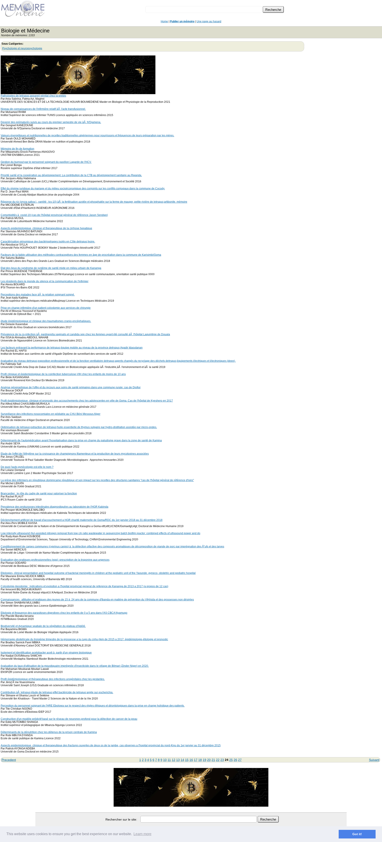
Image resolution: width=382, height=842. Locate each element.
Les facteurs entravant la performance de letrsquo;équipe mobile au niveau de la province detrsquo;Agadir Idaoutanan (72, 347)
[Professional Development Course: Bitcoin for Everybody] (78, 93)
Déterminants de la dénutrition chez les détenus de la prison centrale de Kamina (49, 732)
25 (231, 760)
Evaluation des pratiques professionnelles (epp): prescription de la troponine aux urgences (55, 559)
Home (164, 21)
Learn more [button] (142, 834)
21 (213, 760)
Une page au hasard (209, 21)
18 (200, 760)
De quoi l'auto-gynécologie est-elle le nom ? (27, 467)
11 (169, 760)
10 (165, 760)
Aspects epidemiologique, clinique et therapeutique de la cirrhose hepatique (46, 228)
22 (218, 760)
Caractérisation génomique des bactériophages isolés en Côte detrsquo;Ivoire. (48, 241)
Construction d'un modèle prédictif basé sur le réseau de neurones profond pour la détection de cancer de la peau (69, 718)
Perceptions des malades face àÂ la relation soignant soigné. (38, 294)
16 (191, 760)
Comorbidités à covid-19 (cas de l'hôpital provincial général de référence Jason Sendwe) (54, 215)
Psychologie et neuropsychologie (22, 48)
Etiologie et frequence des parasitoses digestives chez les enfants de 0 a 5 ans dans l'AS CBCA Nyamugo (64, 612)
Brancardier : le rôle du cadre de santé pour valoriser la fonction (39, 493)
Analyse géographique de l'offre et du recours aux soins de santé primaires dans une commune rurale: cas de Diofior (71, 387)
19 (204, 760)
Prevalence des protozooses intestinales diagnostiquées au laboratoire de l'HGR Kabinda (54, 506)
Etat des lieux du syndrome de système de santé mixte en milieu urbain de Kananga (51, 268)
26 (235, 760)
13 (178, 760)
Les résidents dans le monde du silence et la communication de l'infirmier (44, 281)
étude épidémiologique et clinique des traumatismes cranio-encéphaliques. (46, 321)
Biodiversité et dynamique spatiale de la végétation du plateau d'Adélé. (43, 626)
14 (182, 760)
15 (187, 760)
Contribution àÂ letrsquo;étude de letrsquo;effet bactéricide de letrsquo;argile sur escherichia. (57, 692)
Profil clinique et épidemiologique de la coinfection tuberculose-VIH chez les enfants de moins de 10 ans (63, 374)
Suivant (374, 760)
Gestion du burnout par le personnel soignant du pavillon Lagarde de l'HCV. (46, 162)
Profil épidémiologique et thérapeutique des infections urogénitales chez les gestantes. (53, 679)
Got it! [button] (357, 834)
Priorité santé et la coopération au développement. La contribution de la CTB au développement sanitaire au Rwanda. (71, 175)
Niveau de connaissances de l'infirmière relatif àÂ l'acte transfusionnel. (43, 108)
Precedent (9, 760)
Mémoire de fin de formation (17, 148)
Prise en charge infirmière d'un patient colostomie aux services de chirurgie (46, 307)
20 (209, 760)
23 (222, 760)
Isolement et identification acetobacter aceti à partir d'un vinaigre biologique (46, 652)
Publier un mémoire (182, 21)
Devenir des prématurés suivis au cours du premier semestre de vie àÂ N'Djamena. (51, 122)
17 (195, 760)
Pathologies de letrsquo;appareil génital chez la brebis (33, 95)
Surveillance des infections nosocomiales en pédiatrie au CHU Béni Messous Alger (50, 413)
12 (173, 760)
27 (240, 760)
